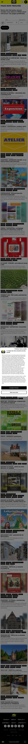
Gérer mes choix (14, 392)
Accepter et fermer (14, 388)
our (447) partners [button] (8, 355)
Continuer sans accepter (21, 349)
